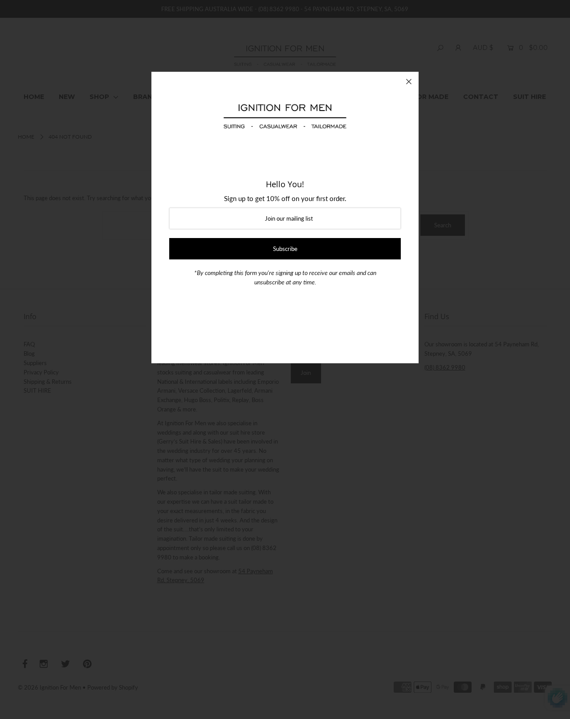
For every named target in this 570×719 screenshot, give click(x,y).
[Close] (409, 81)
